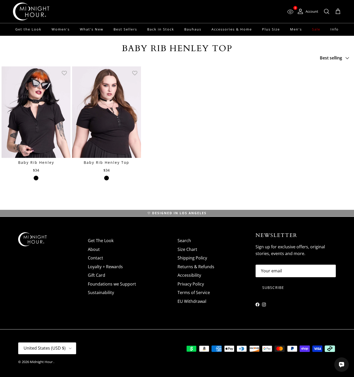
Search (184, 240)
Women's (61, 29)
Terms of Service (194, 292)
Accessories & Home (231, 29)
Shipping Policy (192, 258)
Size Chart (187, 249)
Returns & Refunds (196, 267)
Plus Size (271, 29)
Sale (316, 29)
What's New (91, 29)
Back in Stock (160, 29)
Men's (296, 29)
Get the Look (28, 29)
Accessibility (189, 275)
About (94, 249)
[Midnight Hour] (31, 11)
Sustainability (101, 292)
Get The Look (101, 240)
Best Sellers (125, 29)
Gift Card (96, 275)
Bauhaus (192, 29)
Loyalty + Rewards (105, 267)
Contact (95, 258)
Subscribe (273, 287)
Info (334, 29)
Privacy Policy (191, 284)
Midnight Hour (41, 361)
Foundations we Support (112, 284)
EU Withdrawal (192, 301)
